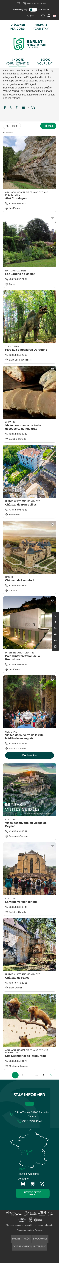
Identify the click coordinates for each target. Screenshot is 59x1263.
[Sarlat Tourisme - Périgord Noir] (29, 44)
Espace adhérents (45, 1225)
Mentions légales (13, 1225)
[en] (54, 15)
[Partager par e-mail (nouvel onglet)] (23, 108)
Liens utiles (29, 1225)
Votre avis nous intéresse (29, 1246)
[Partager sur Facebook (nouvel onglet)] (4, 108)
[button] (54, 15)
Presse (16, 1238)
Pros (27, 1238)
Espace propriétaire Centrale (29, 1230)
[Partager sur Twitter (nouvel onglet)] (11, 108)
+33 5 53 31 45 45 (36, 3)
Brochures (40, 1238)
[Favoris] (43, 16)
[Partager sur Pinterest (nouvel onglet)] (17, 108)
